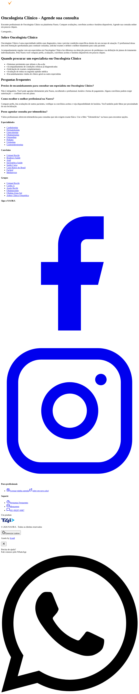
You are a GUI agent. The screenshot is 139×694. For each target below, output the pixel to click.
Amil (9, 160)
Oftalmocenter (13, 190)
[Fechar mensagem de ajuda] (4, 544)
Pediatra (10, 140)
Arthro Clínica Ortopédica (18, 195)
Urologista (11, 142)
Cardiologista (12, 127)
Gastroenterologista (15, 145)
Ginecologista (12, 132)
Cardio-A (11, 186)
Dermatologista (13, 130)
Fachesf (10, 170)
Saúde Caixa (12, 165)
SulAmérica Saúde (15, 163)
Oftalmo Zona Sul (14, 193)
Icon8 (12, 538)
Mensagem (14, 506)
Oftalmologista (13, 135)
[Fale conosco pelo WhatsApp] (69, 691)
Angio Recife (12, 188)
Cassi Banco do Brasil (16, 167)
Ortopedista (11, 137)
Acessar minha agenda (29, 491)
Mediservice (12, 172)
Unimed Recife (13, 155)
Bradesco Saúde (13, 158)
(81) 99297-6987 (17, 510)
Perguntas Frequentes (19, 503)
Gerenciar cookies (12, 533)
